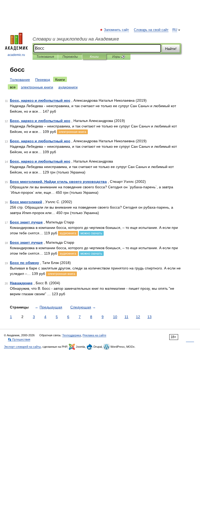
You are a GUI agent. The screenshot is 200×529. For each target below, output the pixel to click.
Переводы (70, 57)
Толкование (20, 80)
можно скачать (91, 233)
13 (149, 317)
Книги (94, 57)
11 (126, 317)
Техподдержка (71, 335)
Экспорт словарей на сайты (22, 346)
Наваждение (21, 283)
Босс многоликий (26, 202)
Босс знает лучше (26, 222)
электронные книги (37, 87)
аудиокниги (68, 87)
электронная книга (72, 132)
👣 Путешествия (19, 339)
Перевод (42, 80)
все (13, 87)
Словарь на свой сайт (151, 30)
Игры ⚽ (118, 57)
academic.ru (16, 55)
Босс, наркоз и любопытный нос (40, 100)
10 (115, 317)
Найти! (171, 49)
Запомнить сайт (116, 30)
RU (174, 30)
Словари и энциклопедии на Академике (76, 39)
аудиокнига (68, 233)
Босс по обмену (24, 263)
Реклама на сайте (94, 335)
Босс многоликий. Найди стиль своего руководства (58, 181)
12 (138, 317)
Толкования (45, 57)
